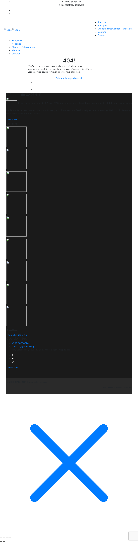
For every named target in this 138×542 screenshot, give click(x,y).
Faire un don (127, 29)
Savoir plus (12, 119)
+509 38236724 (20, 343)
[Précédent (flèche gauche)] (1, 541)
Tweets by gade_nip (16, 335)
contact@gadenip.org (23, 346)
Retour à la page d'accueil (69, 78)
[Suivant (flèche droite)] (4, 541)
